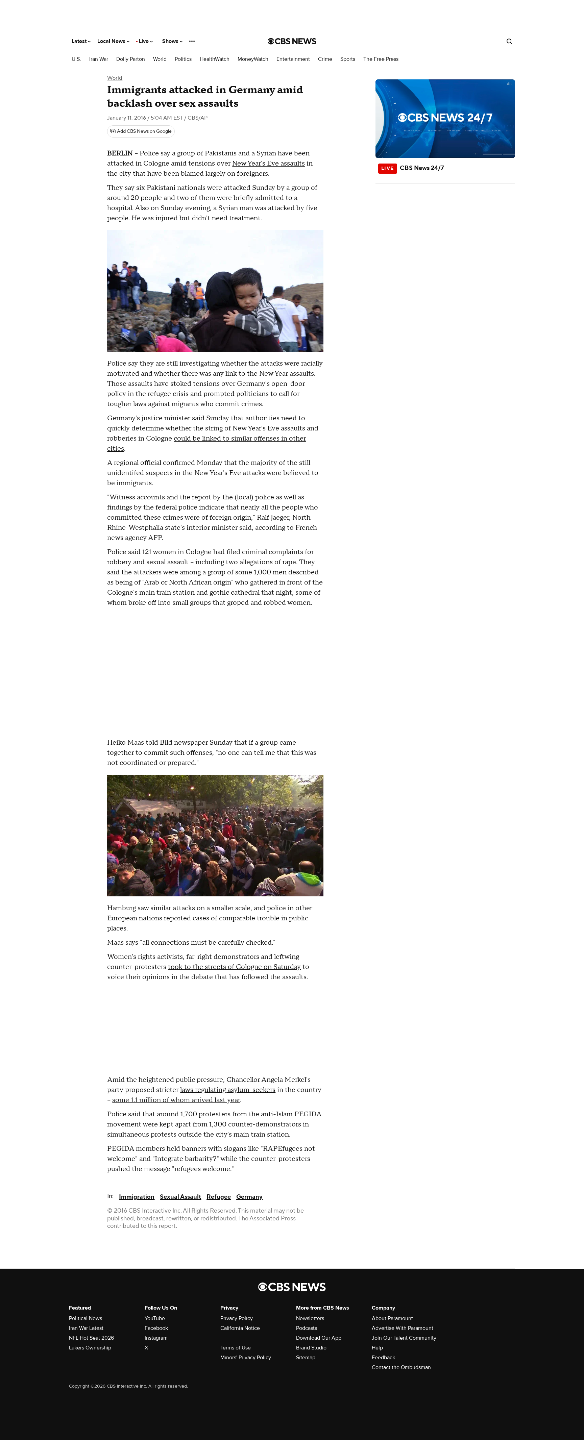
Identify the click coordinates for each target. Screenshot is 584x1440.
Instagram (156, 1338)
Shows (171, 41)
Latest (80, 41)
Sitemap (305, 1357)
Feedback (383, 1357)
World (160, 59)
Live (144, 41)
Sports (347, 59)
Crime (325, 59)
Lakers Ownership (90, 1347)
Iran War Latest (86, 1328)
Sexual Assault (180, 1197)
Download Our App (318, 1338)
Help (377, 1347)
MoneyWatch (253, 59)
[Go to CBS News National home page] (292, 41)
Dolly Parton (130, 59)
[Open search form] (509, 41)
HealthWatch (214, 59)
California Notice (240, 1328)
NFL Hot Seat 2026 (91, 1338)
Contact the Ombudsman (401, 1367)
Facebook (156, 1328)
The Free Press (380, 59)
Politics (183, 59)
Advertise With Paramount (402, 1328)
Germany (249, 1197)
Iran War (98, 59)
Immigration (136, 1197)
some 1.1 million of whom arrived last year (176, 1100)
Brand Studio (311, 1347)
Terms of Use (235, 1347)
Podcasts (306, 1328)
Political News (85, 1318)
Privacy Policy (236, 1318)
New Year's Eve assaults (268, 163)
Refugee (218, 1197)
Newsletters (310, 1318)
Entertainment (293, 59)
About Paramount (392, 1318)
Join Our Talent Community (404, 1338)
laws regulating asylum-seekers (227, 1090)
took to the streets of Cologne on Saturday (234, 967)
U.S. (76, 59)
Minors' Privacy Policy (245, 1357)
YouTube (155, 1318)
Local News (112, 41)
